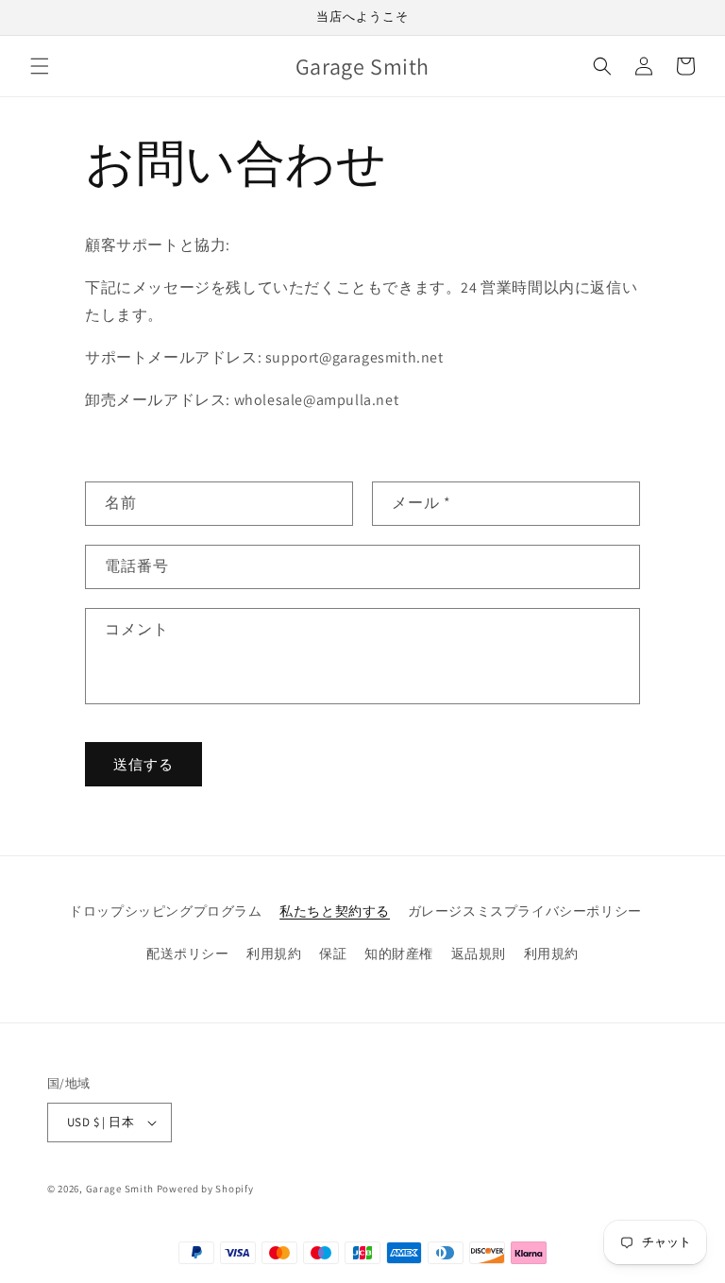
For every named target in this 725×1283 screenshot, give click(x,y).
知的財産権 (398, 953)
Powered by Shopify (205, 1188)
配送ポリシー (187, 953)
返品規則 (478, 953)
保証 (332, 953)
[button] (39, 66)
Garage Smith (120, 1188)
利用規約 (273, 953)
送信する (143, 764)
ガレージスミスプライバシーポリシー (525, 911)
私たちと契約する (334, 911)
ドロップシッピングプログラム (165, 911)
